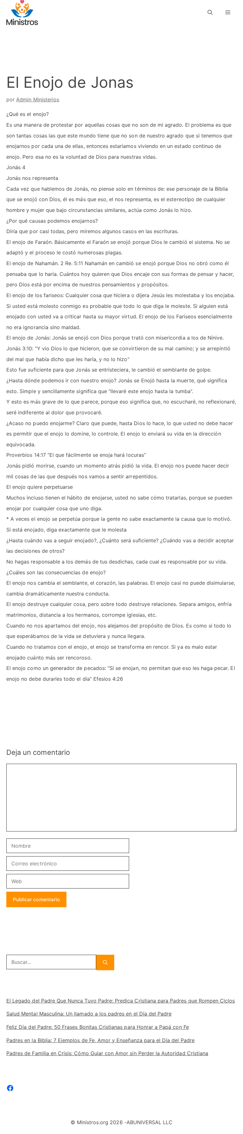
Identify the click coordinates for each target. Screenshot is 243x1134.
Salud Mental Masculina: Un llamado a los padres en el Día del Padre (88, 1013)
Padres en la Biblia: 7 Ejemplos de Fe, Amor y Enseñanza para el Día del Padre (100, 1040)
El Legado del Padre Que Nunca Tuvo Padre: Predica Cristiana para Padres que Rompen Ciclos (120, 1000)
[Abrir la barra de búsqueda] (210, 12)
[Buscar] (105, 962)
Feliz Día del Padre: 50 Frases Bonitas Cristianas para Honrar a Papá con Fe (97, 1027)
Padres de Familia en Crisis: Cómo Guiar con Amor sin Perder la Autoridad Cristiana (107, 1053)
